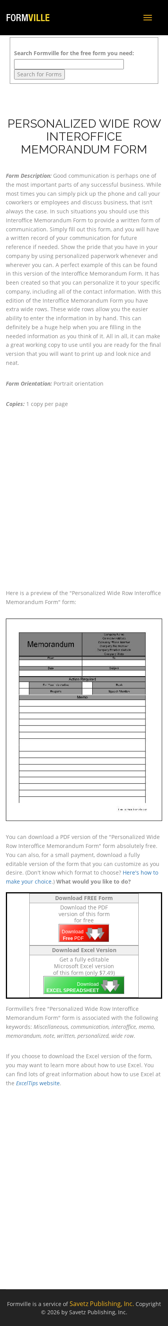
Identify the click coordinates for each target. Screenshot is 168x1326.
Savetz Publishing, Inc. (102, 1303)
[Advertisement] (84, 499)
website (38, 1083)
